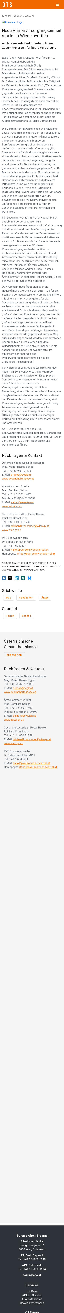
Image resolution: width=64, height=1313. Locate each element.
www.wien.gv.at (11, 530)
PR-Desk (32, 1291)
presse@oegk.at (21, 474)
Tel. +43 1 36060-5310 (32, 1259)
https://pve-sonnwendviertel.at (36, 553)
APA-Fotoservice (32, 1299)
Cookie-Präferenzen (32, 1303)
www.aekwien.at (12, 506)
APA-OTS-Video (32, 1295)
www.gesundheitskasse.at (18, 478)
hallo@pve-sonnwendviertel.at (29, 549)
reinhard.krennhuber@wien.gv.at (30, 526)
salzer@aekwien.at (22, 502)
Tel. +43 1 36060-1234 (32, 1269)
